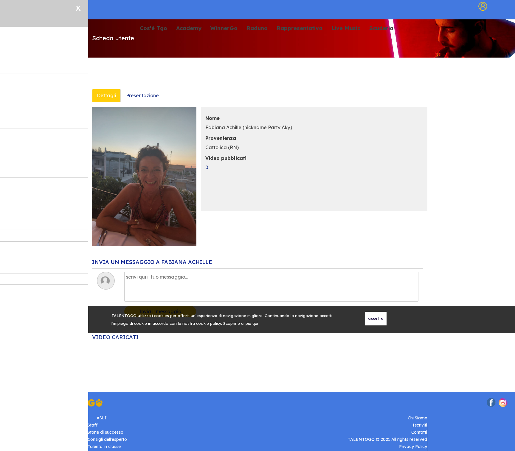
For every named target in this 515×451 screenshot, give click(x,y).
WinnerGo (224, 28)
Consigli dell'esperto (107, 439)
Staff (92, 425)
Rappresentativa (299, 28)
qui (255, 323)
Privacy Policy (413, 446)
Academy (188, 28)
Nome (212, 118)
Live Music (345, 28)
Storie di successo (105, 432)
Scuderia (381, 28)
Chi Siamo (417, 418)
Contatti (419, 432)
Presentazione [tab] (142, 95)
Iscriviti (419, 425)
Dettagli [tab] (106, 95)
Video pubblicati (225, 158)
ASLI (102, 418)
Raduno (257, 28)
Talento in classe (104, 446)
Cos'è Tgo (153, 28)
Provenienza (220, 138)
